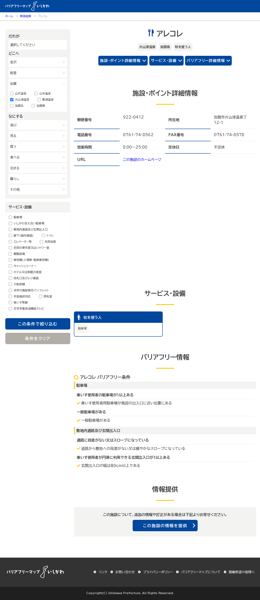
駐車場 (18, 217)
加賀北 (19, 105)
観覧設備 (19, 253)
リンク (103, 572)
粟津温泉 (48, 99)
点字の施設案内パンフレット (31, 290)
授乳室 (48, 296)
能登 (13, 72)
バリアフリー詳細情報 (206, 60)
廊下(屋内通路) (24, 235)
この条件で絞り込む (37, 324)
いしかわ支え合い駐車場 (29, 223)
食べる (15, 157)
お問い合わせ (125, 572)
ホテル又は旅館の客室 (28, 272)
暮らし (14, 178)
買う (13, 146)
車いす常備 (21, 302)
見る (13, 135)
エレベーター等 (23, 241)
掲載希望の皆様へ (242, 572)
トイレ (50, 235)
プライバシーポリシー (158, 572)
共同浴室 (50, 241)
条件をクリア (37, 338)
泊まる (15, 168)
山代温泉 (20, 93)
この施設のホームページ (142, 159)
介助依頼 (19, 284)
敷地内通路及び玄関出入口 (31, 229)
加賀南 (41, 105)
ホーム (9, 16)
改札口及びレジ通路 (26, 278)
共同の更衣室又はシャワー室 (31, 247)
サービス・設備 (164, 60)
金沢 (13, 62)
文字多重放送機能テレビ (29, 308)
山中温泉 (45, 93)
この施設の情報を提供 (165, 526)
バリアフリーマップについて (201, 572)
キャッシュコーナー (25, 266)
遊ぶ (13, 125)
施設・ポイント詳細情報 (120, 60)
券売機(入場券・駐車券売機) (31, 260)
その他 (15, 189)
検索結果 (25, 16)
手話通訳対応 (22, 296)
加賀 (13, 83)
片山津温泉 (22, 99)
